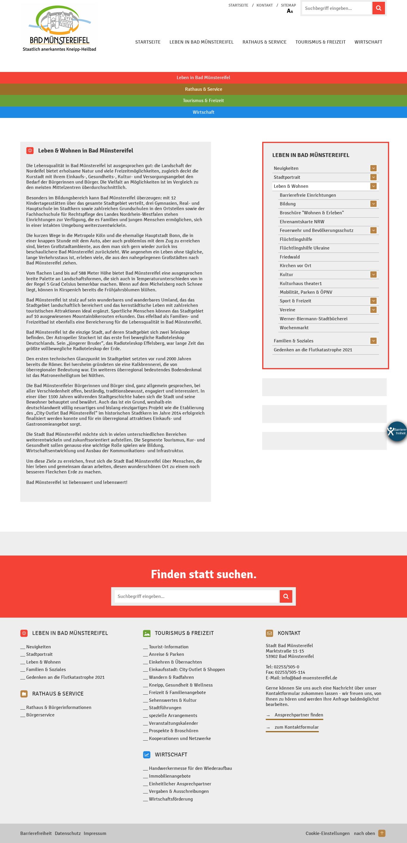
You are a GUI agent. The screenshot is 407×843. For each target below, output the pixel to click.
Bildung (288, 204)
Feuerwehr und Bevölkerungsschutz (316, 230)
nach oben (364, 833)
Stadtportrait (287, 177)
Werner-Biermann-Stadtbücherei (313, 318)
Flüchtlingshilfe (296, 239)
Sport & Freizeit (295, 301)
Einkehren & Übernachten (175, 662)
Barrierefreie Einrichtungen (308, 195)
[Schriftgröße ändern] (290, 11)
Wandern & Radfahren (171, 677)
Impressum (95, 833)
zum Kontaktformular (297, 727)
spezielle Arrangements (173, 715)
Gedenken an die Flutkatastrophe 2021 (313, 350)
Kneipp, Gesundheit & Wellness (181, 685)
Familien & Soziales (293, 341)
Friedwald (290, 257)
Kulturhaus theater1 (301, 283)
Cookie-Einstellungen (328, 833)
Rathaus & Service (265, 42)
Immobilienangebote (170, 776)
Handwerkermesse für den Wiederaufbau (190, 768)
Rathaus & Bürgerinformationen (58, 707)
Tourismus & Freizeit (321, 42)
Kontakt (265, 5)
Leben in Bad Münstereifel (202, 42)
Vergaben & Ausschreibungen (179, 791)
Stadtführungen (165, 707)
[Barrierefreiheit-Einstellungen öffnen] (397, 431)
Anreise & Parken (166, 654)
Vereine (287, 310)
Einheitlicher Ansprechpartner (180, 784)
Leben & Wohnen (291, 186)
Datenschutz (68, 833)
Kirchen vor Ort (295, 265)
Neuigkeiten (286, 168)
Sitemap (288, 5)
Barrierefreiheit (36, 833)
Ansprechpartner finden (299, 715)
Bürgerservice (40, 715)
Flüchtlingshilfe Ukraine (305, 248)
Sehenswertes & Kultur (173, 700)
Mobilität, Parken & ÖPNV (306, 292)
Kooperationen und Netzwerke (180, 738)
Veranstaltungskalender (173, 723)
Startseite (238, 5)
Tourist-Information (169, 647)
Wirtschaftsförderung (171, 799)
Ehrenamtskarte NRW (302, 221)
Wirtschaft (368, 42)
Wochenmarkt (294, 327)
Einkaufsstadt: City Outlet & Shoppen (187, 669)
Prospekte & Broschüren (173, 730)
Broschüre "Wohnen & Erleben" (312, 213)
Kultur (286, 274)
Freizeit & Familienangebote (177, 692)
